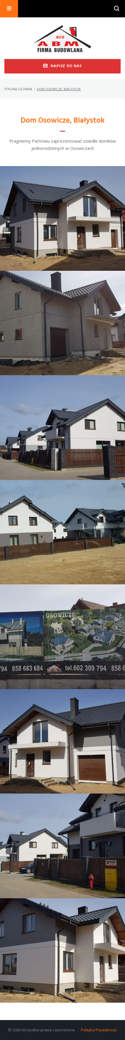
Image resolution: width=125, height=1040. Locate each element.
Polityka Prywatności (99, 1029)
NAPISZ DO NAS (66, 66)
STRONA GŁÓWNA (18, 89)
